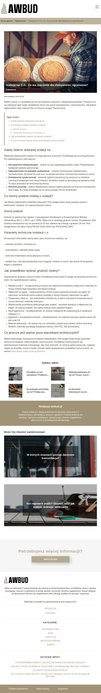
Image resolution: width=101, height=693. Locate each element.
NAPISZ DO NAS (50, 559)
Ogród (50, 644)
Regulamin (63, 689)
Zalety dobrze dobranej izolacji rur (28, 121)
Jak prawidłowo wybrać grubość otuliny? (31, 136)
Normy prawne (19, 129)
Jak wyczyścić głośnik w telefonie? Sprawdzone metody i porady (50, 666)
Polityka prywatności (18, 689)
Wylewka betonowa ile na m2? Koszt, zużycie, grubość (79, 373)
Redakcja (50, 608)
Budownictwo (21, 21)
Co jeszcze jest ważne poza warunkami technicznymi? (38, 140)
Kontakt (50, 613)
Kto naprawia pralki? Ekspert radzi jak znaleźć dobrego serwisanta (50, 505)
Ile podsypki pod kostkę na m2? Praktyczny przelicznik (38, 390)
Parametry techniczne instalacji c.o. (29, 133)
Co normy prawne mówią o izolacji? (28, 125)
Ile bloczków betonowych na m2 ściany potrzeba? (78, 390)
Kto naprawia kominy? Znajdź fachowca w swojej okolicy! (50, 662)
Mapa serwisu (42, 689)
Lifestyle (50, 637)
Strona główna (7, 21)
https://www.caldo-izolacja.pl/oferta (28, 351)
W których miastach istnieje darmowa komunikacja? (50, 456)
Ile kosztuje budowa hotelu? (50, 670)
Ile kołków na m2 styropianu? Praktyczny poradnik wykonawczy (37, 373)
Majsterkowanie (50, 641)
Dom (50, 633)
